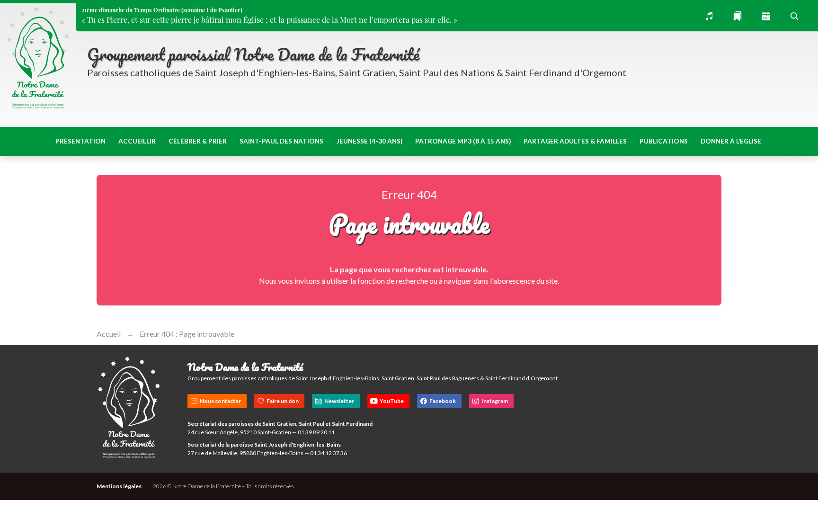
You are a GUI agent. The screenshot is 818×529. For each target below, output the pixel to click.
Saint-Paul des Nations (281, 141)
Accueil (109, 333)
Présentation (80, 141)
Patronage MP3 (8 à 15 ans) (463, 141)
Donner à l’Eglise (731, 141)
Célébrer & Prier (198, 141)
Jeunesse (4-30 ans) (369, 141)
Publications (664, 141)
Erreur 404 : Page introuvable (187, 333)
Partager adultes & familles (575, 141)
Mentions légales (119, 486)
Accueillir (137, 141)
